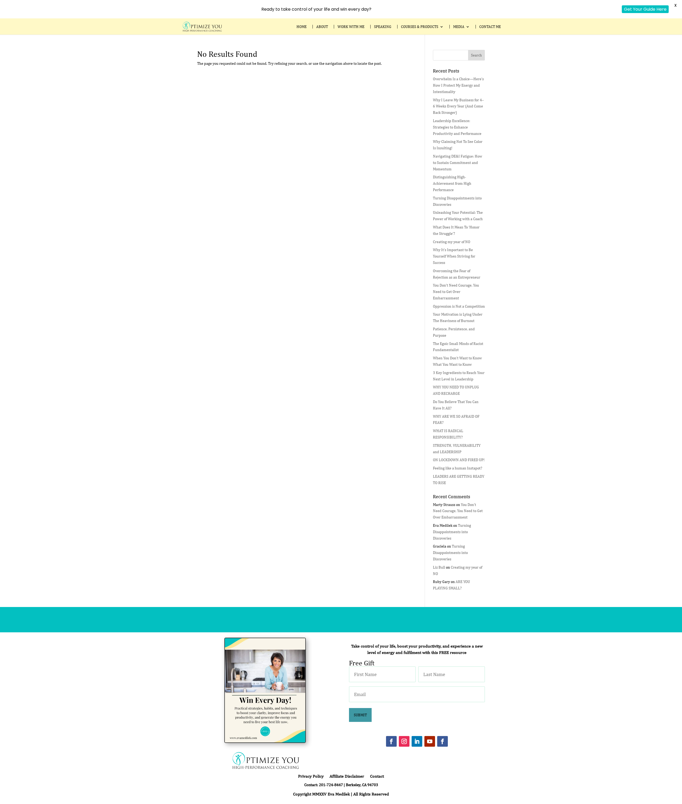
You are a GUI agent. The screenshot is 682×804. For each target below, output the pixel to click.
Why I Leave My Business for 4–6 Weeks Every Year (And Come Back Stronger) (458, 106)
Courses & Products (419, 27)
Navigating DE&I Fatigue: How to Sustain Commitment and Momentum (457, 162)
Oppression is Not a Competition (459, 306)
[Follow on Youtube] (429, 741)
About (322, 27)
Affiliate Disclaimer (347, 776)
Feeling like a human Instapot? (457, 468)
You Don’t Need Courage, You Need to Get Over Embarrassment (456, 291)
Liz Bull (439, 567)
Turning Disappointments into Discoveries (452, 531)
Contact (377, 776)
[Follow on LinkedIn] (417, 741)
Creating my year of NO (451, 242)
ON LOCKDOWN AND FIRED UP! (459, 460)
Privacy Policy (311, 776)
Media (458, 27)
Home (302, 27)
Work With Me (351, 27)
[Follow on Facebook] (391, 741)
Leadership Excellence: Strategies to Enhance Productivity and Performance (457, 127)
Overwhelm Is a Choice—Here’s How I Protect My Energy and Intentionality (458, 85)
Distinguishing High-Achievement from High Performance (452, 183)
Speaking (382, 27)
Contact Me (490, 27)
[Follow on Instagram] (404, 741)
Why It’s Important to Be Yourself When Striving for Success (454, 256)
